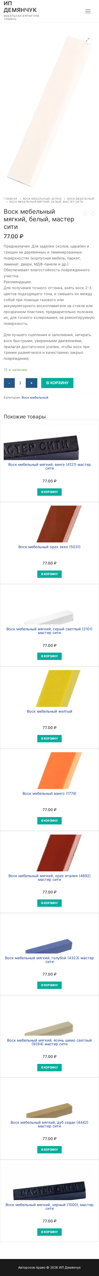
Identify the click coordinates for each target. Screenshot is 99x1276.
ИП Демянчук (20, 6)
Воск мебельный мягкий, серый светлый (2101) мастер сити (49, 631)
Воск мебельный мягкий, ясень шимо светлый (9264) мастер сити (49, 1042)
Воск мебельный (35, 397)
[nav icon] (88, 11)
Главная (10, 198)
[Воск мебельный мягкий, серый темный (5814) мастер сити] (85, 213)
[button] (88, 40)
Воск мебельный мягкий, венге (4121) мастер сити (49, 466)
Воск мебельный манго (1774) (49, 793)
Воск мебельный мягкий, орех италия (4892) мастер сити (50, 877)
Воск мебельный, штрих (42, 198)
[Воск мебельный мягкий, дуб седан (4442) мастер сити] (93, 213)
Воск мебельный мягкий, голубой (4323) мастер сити (49, 960)
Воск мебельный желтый (49, 711)
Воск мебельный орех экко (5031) (49, 546)
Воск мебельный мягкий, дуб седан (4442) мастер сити (49, 1124)
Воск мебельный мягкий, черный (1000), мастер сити (49, 1206)
